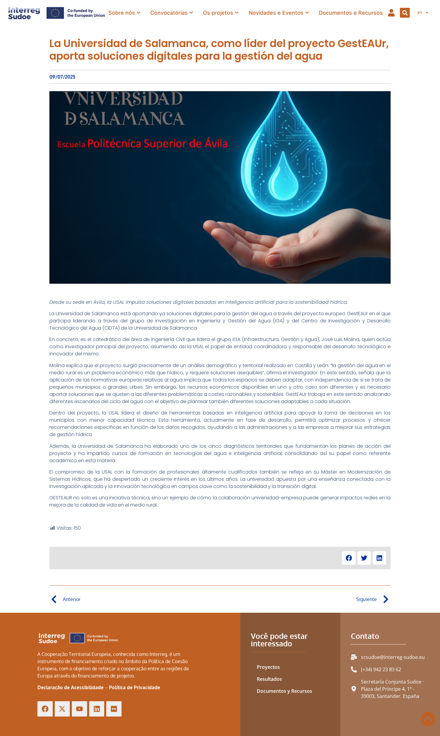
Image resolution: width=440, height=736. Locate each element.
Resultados (269, 679)
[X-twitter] (62, 709)
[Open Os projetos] (237, 12)
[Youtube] (79, 709)
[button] (405, 13)
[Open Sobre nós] (138, 12)
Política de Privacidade (134, 687)
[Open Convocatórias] (191, 12)
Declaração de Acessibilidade (70, 687)
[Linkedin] (96, 709)
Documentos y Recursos (284, 691)
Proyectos (268, 667)
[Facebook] (45, 709)
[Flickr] (114, 709)
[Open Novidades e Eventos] (307, 12)
